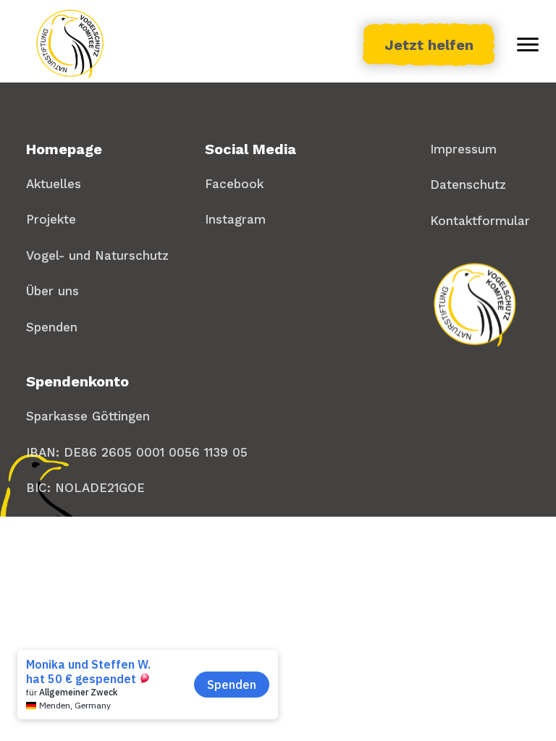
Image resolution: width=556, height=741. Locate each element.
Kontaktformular (480, 220)
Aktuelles (53, 184)
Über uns (52, 291)
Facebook (234, 184)
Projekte (51, 219)
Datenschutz (468, 184)
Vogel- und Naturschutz (97, 255)
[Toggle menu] (528, 45)
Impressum (463, 149)
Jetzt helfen (428, 45)
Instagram (235, 219)
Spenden (51, 327)
